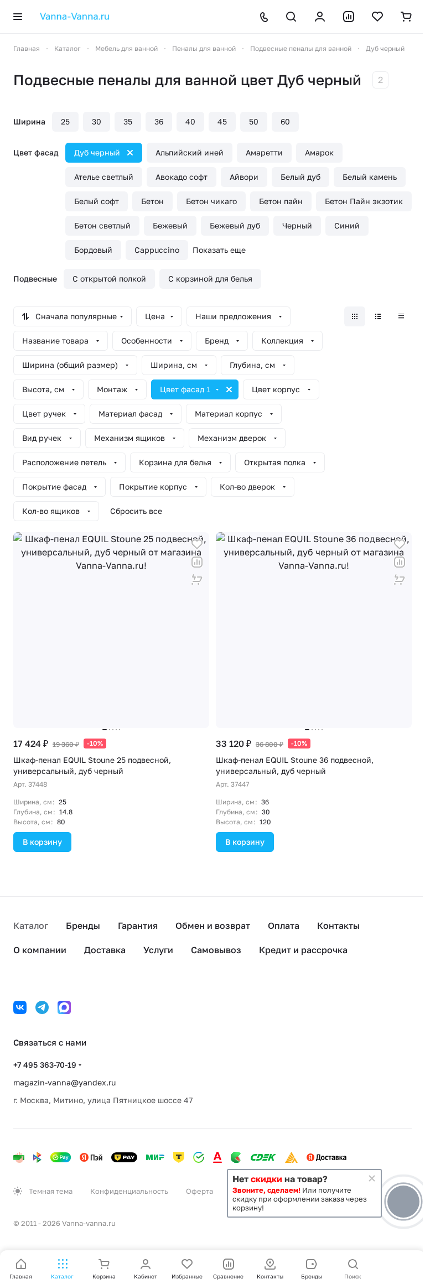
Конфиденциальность (129, 1191)
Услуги (158, 949)
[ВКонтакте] (20, 1007)
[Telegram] (42, 1007)
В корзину (42, 841)
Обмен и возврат (212, 925)
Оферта (199, 1191)
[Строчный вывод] (377, 316)
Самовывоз (216, 949)
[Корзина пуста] (406, 16)
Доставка (105, 949)
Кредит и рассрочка (303, 949)
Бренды (83, 925)
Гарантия (138, 925)
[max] (64, 1007)
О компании (39, 949)
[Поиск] (291, 16)
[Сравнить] (197, 562)
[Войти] (319, 16)
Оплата (283, 925)
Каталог (30, 925)
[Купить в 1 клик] (197, 579)
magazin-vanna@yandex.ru (64, 1082)
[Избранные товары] (377, 16)
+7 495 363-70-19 (44, 1064)
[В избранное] (197, 544)
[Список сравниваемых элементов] (348, 16)
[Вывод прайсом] (401, 316)
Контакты (338, 925)
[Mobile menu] (17, 16)
